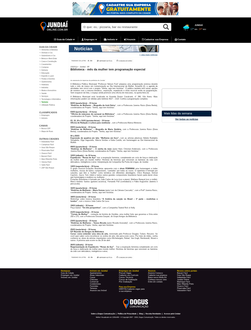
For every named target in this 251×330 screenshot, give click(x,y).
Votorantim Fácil (184, 290)
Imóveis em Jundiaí (69, 277)
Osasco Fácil (46, 153)
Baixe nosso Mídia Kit (157, 277)
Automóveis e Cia (48, 56)
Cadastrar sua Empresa (156, 39)
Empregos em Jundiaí (70, 275)
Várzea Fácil (46, 162)
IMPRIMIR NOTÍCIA (105, 61)
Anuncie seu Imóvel (98, 290)
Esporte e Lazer (47, 76)
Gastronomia (46, 82)
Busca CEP (45, 128)
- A (88, 61)
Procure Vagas (125, 273)
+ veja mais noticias (148, 55)
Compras (45, 67)
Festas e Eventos (48, 79)
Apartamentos (96, 273)
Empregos (89, 39)
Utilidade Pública (48, 105)
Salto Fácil (45, 165)
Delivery (44, 70)
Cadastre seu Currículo (128, 275)
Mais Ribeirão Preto (49, 159)
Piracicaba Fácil (47, 150)
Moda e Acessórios (48, 90)
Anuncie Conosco (155, 273)
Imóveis (111, 39)
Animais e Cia (46, 53)
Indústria (44, 88)
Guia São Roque (48, 147)
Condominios (95, 284)
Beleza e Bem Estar (49, 58)
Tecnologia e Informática (51, 99)
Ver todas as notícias (186, 119)
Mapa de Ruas (47, 131)
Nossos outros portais (187, 271)
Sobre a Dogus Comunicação (103, 314)
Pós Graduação (125, 282)
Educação (45, 73)
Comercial (94, 282)
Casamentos (46, 64)
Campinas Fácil (47, 145)
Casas (92, 277)
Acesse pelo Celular (172, 314)
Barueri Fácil (46, 156)
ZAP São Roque (47, 168)
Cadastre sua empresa (157, 275)
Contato (181, 39)
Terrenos (93, 288)
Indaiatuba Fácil (47, 142)
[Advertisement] (186, 65)
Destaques (65, 271)
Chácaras (94, 279)
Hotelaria (45, 85)
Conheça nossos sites (157, 279)
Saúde (44, 93)
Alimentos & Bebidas (49, 50)
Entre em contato (155, 282)
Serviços (44, 96)
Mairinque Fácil (183, 282)
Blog (141, 314)
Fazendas (94, 286)
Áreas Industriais (97, 275)
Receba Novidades (153, 314)
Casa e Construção (49, 61)
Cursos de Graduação (128, 279)
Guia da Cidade (64, 39)
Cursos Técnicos (126, 277)
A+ (91, 61)
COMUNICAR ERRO (125, 61)
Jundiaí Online (183, 279)
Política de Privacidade (127, 314)
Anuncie (131, 39)
